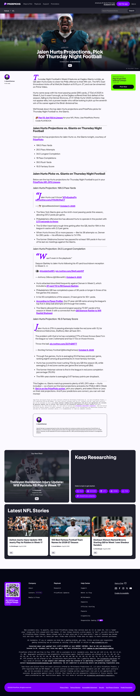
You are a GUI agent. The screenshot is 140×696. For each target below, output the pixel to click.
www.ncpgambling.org (99, 642)
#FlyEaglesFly (70, 197)
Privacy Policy (64, 687)
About (31, 588)
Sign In (133, 4)
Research (57, 588)
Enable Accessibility (122, 593)
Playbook (6, 10)
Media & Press (34, 597)
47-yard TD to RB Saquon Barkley (62, 286)
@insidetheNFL (47, 271)
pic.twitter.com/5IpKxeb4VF (70, 271)
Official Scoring (87, 606)
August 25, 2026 (36, 492)
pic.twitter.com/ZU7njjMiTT (63, 344)
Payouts (84, 611)
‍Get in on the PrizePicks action (50, 388)
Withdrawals (85, 597)
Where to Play (86, 593)
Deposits (84, 602)
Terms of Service (75, 687)
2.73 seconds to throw (47, 221)
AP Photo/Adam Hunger (37, 494)
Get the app (123, 4)
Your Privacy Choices (112, 687)
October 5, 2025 (67, 206)
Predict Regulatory (126, 687)
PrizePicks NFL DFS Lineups (46, 182)
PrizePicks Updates (61, 593)
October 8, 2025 (74, 277)
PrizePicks (38, 139)
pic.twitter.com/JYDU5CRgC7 (50, 200)
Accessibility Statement (89, 687)
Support (84, 588)
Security (101, 687)
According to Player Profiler (49, 301)
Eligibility (85, 616)
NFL (13, 10)
